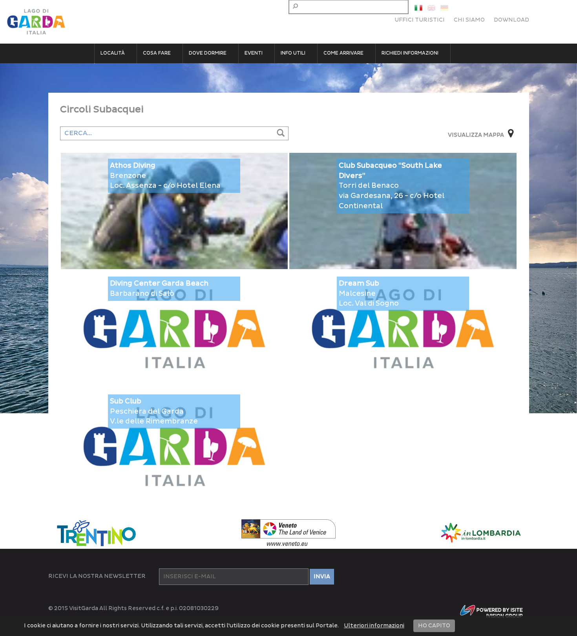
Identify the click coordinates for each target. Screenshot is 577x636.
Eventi (254, 53)
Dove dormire (207, 53)
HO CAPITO (434, 625)
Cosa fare (157, 53)
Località (112, 53)
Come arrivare (343, 53)
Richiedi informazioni (410, 53)
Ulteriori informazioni (374, 625)
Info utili (293, 53)
